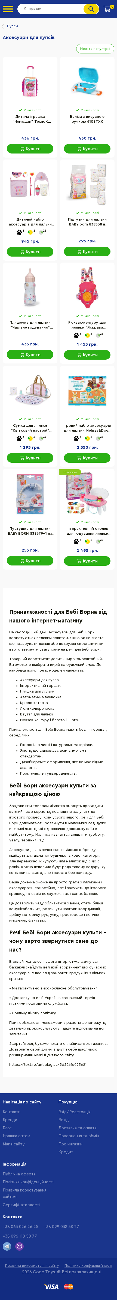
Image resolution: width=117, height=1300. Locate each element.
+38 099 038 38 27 (61, 1227)
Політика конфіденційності (28, 1182)
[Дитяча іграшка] (30, 82)
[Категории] (8, 9)
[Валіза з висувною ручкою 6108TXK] (87, 82)
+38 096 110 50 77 (20, 1236)
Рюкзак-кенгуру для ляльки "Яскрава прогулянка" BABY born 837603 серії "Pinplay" (87, 325)
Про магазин (70, 1144)
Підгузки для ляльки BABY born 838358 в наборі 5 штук (87, 222)
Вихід (64, 1120)
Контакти (11, 1112)
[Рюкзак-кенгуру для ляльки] (87, 287)
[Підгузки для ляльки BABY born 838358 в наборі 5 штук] (87, 184)
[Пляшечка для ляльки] (30, 287)
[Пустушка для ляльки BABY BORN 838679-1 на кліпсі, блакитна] (30, 494)
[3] (19, 232)
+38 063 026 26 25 (20, 1227)
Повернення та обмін (79, 1136)
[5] (30, 232)
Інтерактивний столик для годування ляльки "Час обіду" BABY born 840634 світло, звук (87, 532)
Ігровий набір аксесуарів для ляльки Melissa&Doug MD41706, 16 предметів (87, 429)
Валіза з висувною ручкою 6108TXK (87, 119)
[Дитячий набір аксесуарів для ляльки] (30, 184)
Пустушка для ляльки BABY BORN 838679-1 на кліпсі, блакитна (30, 532)
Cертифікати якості (21, 1205)
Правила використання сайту (32, 1266)
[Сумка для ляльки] (30, 391)
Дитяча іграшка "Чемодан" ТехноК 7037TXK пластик (30, 120)
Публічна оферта (19, 1174)
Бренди (10, 1120)
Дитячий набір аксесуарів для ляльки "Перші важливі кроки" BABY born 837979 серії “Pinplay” (30, 222)
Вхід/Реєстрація (75, 1112)
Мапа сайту (13, 1144)
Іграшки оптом (16, 1136)
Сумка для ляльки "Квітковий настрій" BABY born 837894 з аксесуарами (30, 429)
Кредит (66, 1152)
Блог (7, 1128)
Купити (33, 149)
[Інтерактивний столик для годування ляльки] (87, 494)
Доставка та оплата (78, 1128)
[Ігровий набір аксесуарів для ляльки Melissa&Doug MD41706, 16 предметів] (87, 391)
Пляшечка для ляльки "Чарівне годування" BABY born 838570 (30, 325)
